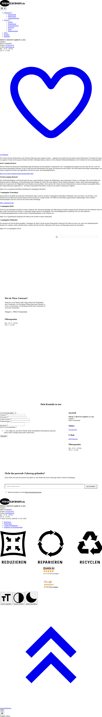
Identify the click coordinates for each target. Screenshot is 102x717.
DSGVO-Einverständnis (8, 427)
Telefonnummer (5, 421)
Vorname (3, 415)
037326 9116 (10, 45)
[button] (51, 570)
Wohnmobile (12, 15)
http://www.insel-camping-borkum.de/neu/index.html (16, 173)
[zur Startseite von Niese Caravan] (12, 6)
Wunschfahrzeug (13, 26)
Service (6, 20)
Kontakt (6, 35)
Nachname (4, 417)
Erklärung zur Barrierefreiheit (13, 527)
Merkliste (7, 36)
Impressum (7, 522)
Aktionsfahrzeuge (13, 18)
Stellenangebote (13, 31)
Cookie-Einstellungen (11, 525)
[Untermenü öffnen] (11, 13)
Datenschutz (8, 524)
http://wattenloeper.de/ (7, 203)
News (10, 29)
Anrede (2, 413)
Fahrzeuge (7, 13)
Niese (6, 33)
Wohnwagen (12, 16)
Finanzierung (12, 24)
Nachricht (3, 425)
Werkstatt (11, 27)
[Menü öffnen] (3, 8)
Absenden (4, 436)
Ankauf (10, 22)
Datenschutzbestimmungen (33, 492)
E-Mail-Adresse (5, 419)
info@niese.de (9, 47)
